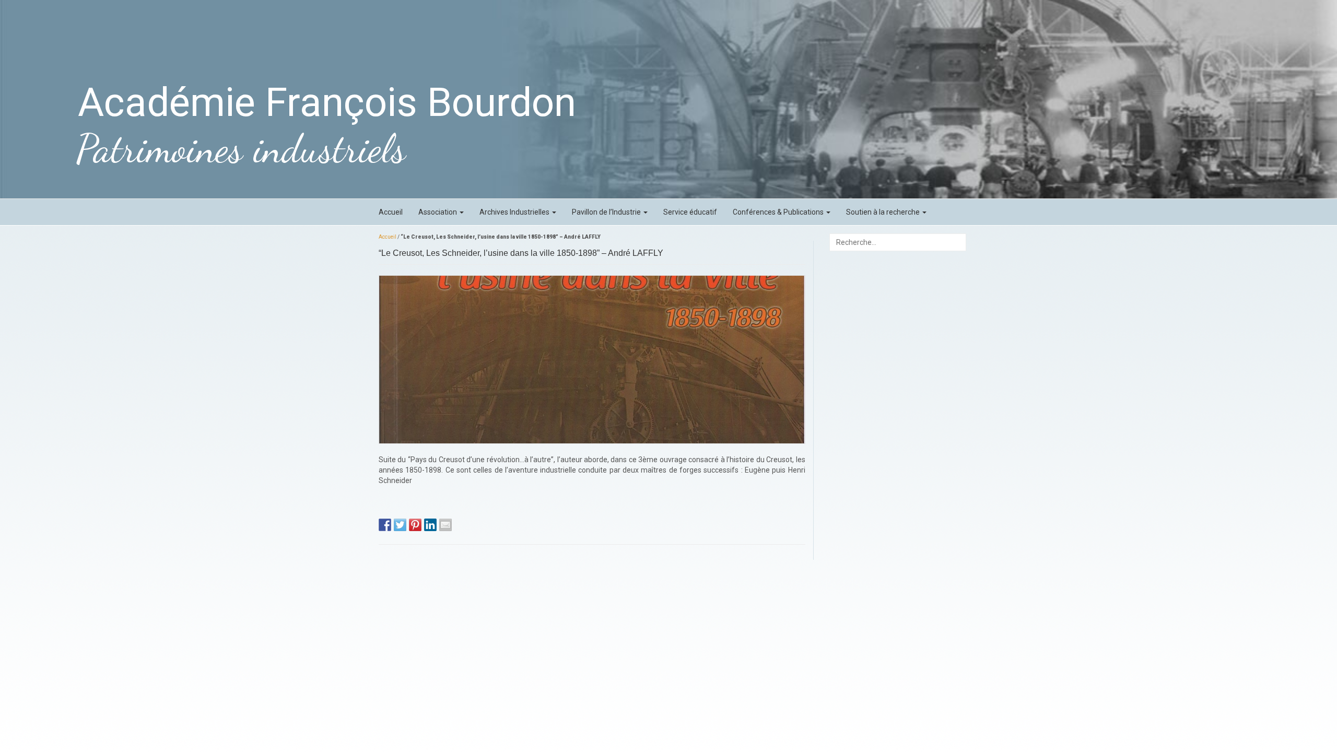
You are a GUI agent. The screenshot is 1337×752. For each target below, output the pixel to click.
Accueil (391, 212)
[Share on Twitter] (400, 525)
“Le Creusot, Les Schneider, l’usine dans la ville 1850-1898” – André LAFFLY (521, 253)
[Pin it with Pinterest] (415, 525)
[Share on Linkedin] (430, 525)
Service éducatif (690, 212)
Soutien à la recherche (883, 212)
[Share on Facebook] (385, 525)
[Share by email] (445, 525)
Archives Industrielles (515, 212)
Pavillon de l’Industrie (607, 212)
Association (438, 212)
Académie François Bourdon (327, 102)
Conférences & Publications (779, 212)
